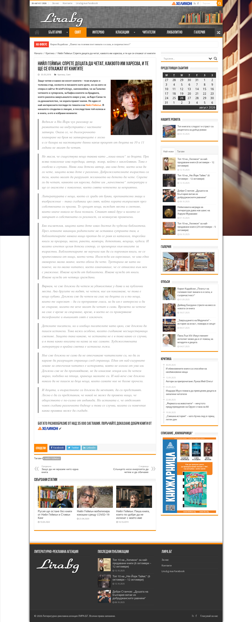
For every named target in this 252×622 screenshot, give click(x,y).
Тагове (180, 151)
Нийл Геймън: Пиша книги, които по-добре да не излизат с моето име (133, 515)
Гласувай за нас (209, 616)
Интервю (98, 32)
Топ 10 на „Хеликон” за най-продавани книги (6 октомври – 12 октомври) (195, 162)
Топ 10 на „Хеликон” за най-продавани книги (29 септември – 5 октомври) (196, 227)
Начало (37, 32)
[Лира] (62, 15)
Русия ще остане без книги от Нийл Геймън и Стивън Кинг (55, 515)
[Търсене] (219, 3)
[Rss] (194, 3)
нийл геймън (52, 458)
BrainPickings (64, 88)
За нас (55, 3)
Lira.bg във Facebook (87, 3)
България (55, 32)
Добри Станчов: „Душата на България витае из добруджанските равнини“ (192, 194)
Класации (122, 32)
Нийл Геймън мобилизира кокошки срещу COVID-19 (93, 513)
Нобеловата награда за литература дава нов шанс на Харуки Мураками (193, 210)
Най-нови (168, 151)
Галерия (199, 32)
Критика (50, 53)
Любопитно (174, 32)
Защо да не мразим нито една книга (60, 469)
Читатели (148, 32)
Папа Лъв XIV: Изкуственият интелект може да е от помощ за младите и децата (195, 339)
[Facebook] (198, 3)
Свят (78, 32)
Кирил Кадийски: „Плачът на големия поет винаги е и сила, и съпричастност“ (90, 44)
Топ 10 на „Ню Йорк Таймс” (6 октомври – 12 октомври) (131, 578)
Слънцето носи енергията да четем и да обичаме (131, 469)
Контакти (67, 3)
